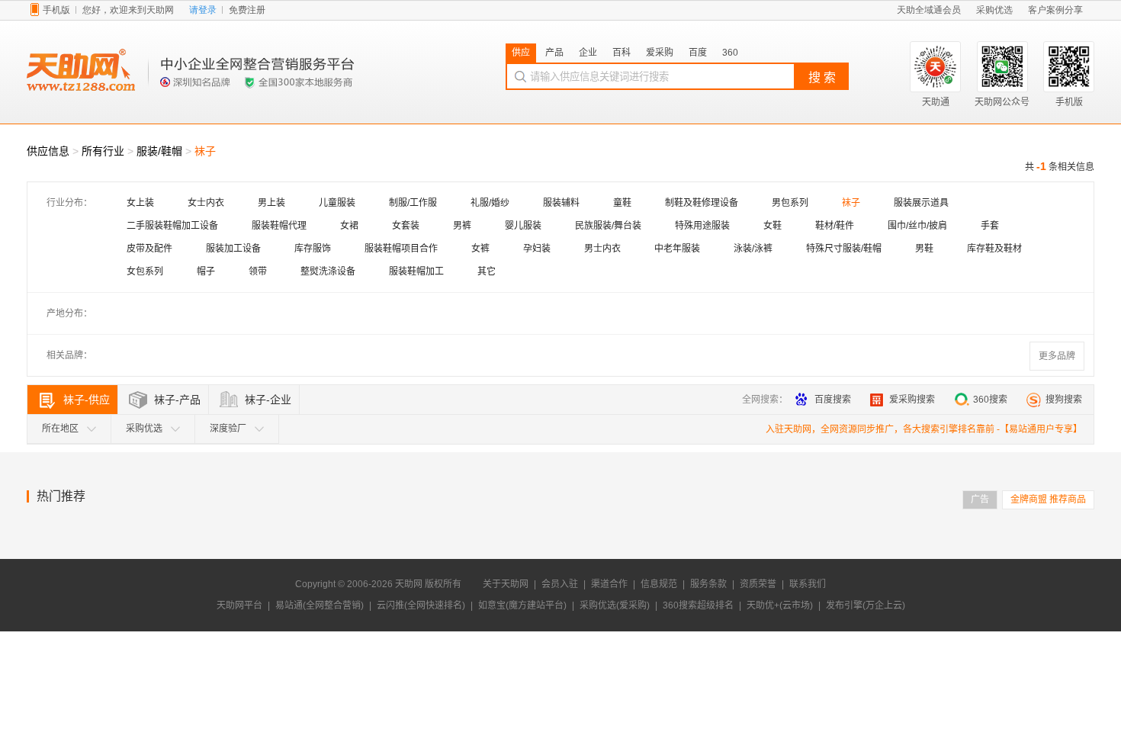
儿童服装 (337, 203)
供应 (521, 52)
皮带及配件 (149, 248)
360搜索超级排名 (698, 605)
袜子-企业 (268, 399)
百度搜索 (832, 399)
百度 (698, 52)
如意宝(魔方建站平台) (522, 605)
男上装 (271, 203)
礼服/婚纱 (490, 203)
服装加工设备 (233, 248)
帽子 (206, 271)
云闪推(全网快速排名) (421, 605)
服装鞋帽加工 (416, 271)
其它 (486, 271)
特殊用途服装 (702, 225)
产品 (554, 52)
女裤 (480, 248)
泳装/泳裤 (753, 248)
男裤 (462, 225)
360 (730, 52)
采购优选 (144, 428)
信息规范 (659, 584)
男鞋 (924, 248)
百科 (621, 52)
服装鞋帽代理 (279, 225)
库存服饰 (312, 248)
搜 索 (822, 77)
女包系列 (145, 271)
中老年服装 (677, 248)
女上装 (140, 203)
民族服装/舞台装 (608, 225)
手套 (990, 225)
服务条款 (708, 584)
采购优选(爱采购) (615, 605)
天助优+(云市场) (780, 605)
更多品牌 (1057, 356)
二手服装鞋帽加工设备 (172, 225)
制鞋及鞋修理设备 (701, 203)
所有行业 (103, 151)
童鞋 (622, 203)
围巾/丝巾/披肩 (917, 225)
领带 (258, 271)
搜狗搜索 (1064, 399)
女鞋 (772, 225)
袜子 (851, 203)
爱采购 (659, 52)
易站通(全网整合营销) (319, 605)
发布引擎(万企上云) (865, 605)
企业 (588, 52)
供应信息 (48, 151)
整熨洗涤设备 (327, 271)
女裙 (349, 225)
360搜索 (990, 399)
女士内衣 (206, 203)
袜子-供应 (86, 399)
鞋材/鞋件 (834, 225)
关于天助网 (505, 584)
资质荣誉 (758, 584)
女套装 (405, 225)
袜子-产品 (177, 399)
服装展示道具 (921, 203)
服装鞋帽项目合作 (401, 248)
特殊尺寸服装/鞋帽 (844, 248)
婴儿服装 (523, 225)
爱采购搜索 (912, 399)
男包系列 (790, 203)
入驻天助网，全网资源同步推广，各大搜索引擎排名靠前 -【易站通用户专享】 (924, 429)
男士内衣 (602, 248)
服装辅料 (561, 203)
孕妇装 (537, 248)
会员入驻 (559, 584)
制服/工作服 (413, 203)
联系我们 (807, 584)
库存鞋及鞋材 (994, 248)
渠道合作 (609, 584)
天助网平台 (239, 605)
